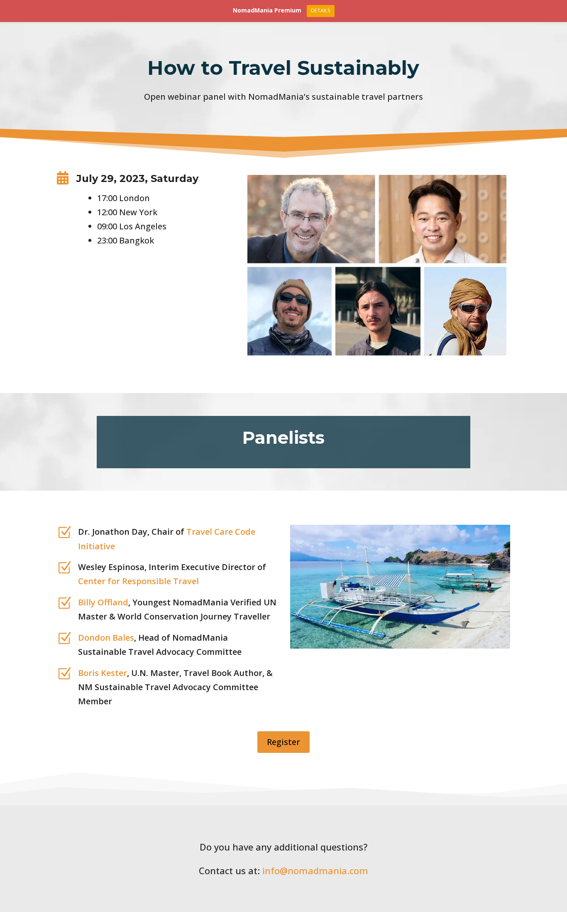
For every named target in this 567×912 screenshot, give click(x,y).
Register (283, 741)
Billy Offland (103, 602)
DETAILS (320, 10)
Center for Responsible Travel (138, 581)
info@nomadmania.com (315, 870)
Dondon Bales (106, 637)
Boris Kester (102, 672)
